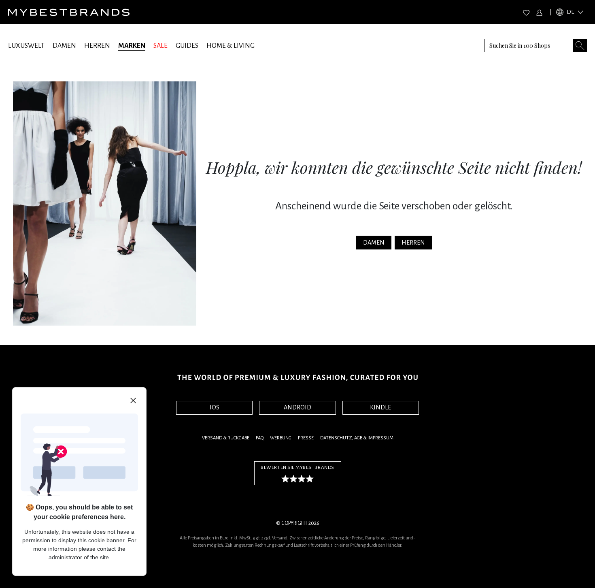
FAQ (260, 438)
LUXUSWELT (26, 45)
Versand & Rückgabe (225, 438)
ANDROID (297, 407)
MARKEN (131, 45)
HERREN (97, 45)
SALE (160, 45)
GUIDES (187, 45)
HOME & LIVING (230, 45)
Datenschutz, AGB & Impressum (356, 438)
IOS (214, 407)
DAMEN (64, 45)
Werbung (280, 438)
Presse (306, 438)
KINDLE (380, 407)
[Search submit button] (580, 45)
